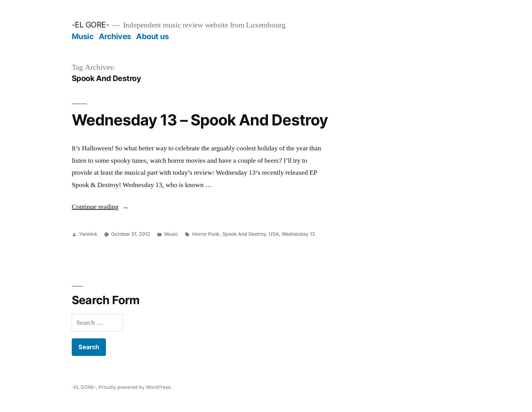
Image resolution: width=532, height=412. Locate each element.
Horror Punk (206, 234)
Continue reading (100, 206)
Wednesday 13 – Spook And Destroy (200, 120)
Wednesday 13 (298, 234)
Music (83, 36)
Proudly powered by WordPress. (135, 387)
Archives (115, 36)
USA (274, 234)
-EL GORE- (90, 24)
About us (152, 36)
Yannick (88, 234)
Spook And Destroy (244, 234)
